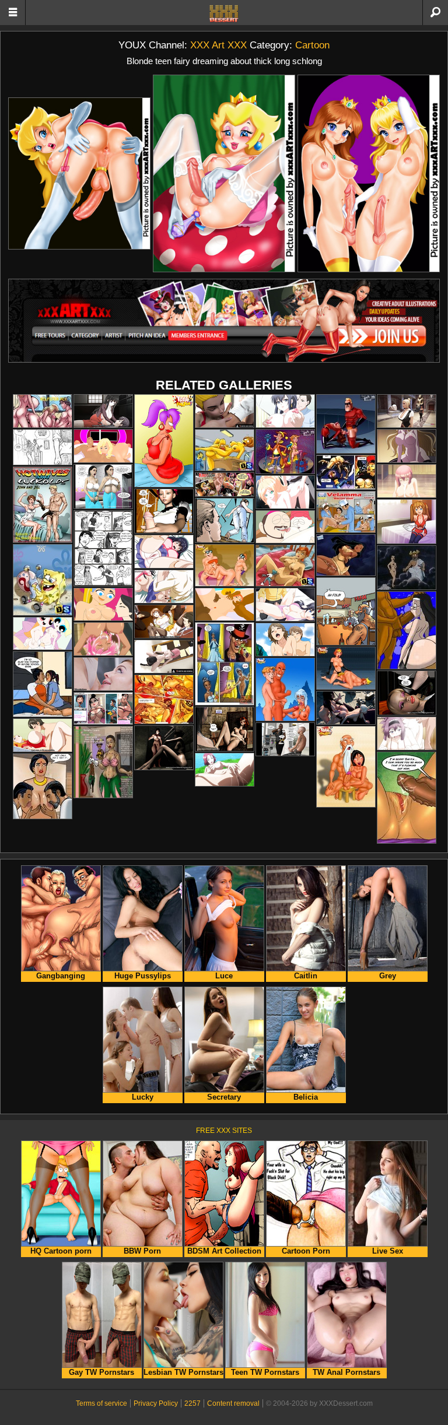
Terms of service (101, 1403)
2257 (192, 1403)
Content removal (233, 1403)
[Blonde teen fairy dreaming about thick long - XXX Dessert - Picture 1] (79, 173)
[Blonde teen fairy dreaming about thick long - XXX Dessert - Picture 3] (369, 173)
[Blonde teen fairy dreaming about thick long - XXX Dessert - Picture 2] (224, 173)
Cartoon (312, 45)
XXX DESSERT (224, 13)
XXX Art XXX (218, 45)
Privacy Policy (156, 1403)
